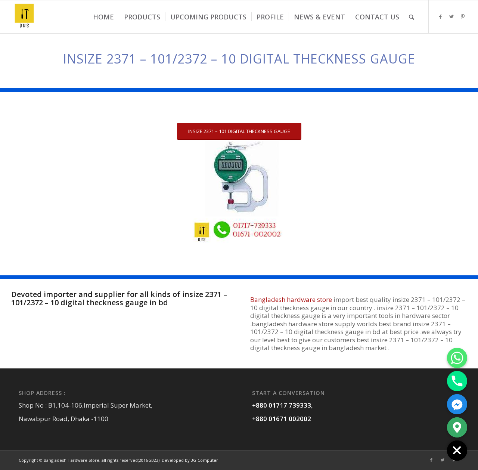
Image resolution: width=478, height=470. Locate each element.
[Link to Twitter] (451, 16)
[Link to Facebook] (440, 16)
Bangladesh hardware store (291, 299)
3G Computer (204, 460)
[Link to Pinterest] (462, 16)
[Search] (411, 16)
